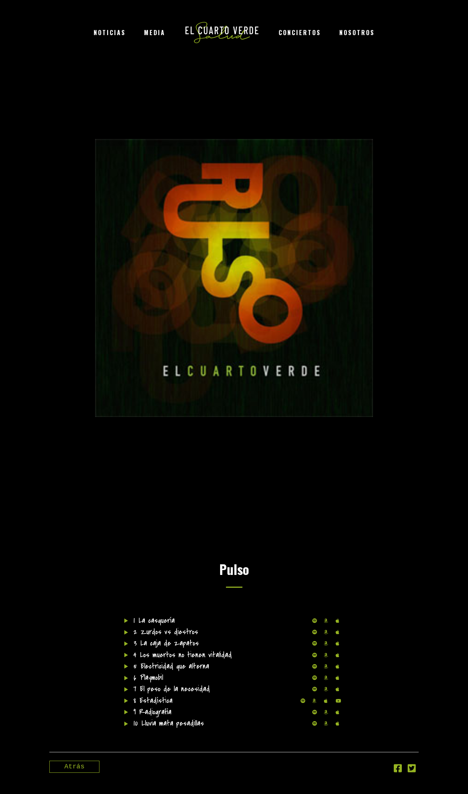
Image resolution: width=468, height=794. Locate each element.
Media (154, 32)
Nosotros (357, 32)
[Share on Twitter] (412, 770)
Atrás (74, 766)
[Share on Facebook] (398, 770)
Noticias (110, 32)
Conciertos (300, 32)
